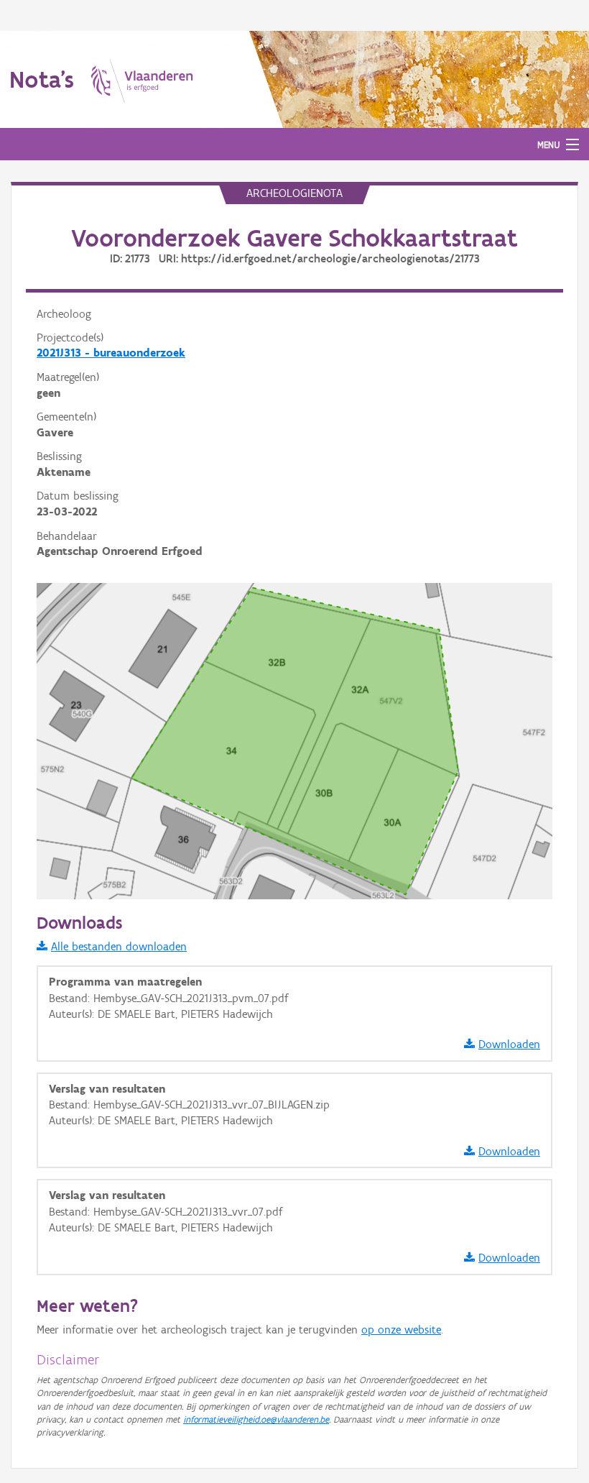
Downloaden (509, 1044)
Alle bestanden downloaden (119, 946)
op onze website (401, 1329)
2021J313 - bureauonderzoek (111, 352)
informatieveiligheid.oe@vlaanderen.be (256, 1419)
